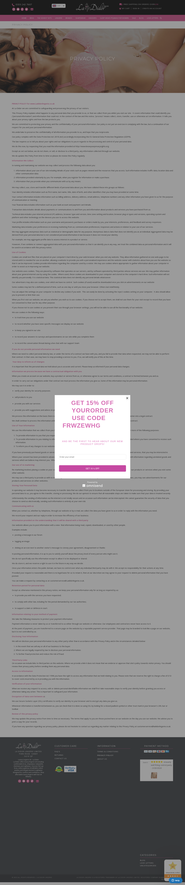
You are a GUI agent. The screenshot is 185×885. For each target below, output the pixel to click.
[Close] (127, 398)
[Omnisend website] (92, 484)
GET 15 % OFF (92, 468)
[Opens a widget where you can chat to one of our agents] (175, 880)
